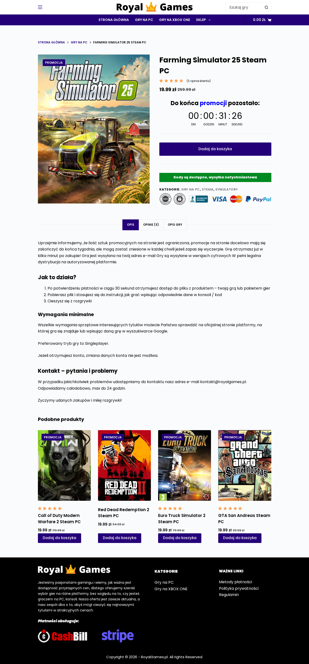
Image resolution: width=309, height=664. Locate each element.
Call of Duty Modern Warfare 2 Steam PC (59, 519)
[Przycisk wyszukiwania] (266, 7)
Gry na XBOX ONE (174, 19)
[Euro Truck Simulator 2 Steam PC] (184, 465)
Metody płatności (235, 582)
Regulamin (229, 594)
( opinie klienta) (199, 81)
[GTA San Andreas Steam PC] (244, 465)
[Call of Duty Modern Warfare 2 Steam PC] (64, 465)
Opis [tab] (130, 225)
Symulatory (226, 189)
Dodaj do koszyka (215, 148)
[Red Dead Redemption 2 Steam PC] (124, 465)
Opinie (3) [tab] (151, 225)
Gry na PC (144, 19)
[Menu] (40, 7)
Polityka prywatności (239, 588)
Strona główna (113, 19)
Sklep (201, 19)
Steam (207, 189)
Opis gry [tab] (175, 225)
